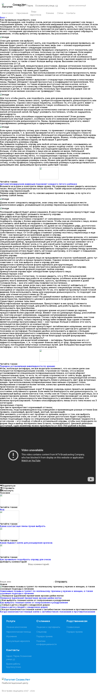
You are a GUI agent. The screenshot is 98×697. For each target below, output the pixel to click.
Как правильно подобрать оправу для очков (25, 559)
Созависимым (73, 627)
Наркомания (22, 13)
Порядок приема (44, 636)
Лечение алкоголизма (16, 627)
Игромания (11, 636)
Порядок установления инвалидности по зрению (27, 366)
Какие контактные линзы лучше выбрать (22, 526)
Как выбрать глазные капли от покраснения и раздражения (34, 602)
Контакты (70, 13)
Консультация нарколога (18, 641)
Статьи (60, 13)
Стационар (41, 632)
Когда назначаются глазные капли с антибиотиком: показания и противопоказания (47, 611)
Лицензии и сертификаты (48, 627)
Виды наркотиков (35, 13)
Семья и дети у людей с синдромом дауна (24, 607)
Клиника (50, 13)
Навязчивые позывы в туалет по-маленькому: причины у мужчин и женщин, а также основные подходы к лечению (46, 592)
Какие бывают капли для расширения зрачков (26, 542)
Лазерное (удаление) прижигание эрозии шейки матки (31, 598)
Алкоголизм (7, 13)
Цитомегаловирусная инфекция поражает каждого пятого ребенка (38, 184)
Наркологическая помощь (18, 632)
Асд (2, 509)
